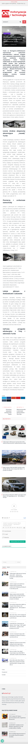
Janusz (6, 44)
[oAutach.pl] (14, 13)
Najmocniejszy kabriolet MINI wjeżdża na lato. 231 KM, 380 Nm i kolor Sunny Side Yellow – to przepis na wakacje (14, 469)
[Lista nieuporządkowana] (12, 527)
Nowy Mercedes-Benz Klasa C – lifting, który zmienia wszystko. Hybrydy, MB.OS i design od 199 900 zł (17, 662)
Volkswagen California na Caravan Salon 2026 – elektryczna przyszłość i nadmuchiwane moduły (14, 442)
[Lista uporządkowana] (10, 527)
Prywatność (4, 672)
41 (25, 731)
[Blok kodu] (16, 527)
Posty (4, 567)
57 (25, 714)
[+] (21, 527)
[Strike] (9, 527)
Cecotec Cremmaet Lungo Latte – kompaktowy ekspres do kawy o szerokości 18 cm (17, 635)
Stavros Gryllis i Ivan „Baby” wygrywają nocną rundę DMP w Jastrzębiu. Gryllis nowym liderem (18, 653)
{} (19, 527)
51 (25, 723)
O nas (3, 669)
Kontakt (3, 674)
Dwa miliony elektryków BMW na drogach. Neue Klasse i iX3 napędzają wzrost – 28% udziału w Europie (14, 496)
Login (24, 518)
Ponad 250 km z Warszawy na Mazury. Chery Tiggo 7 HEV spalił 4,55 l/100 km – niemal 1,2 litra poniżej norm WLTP (18, 626)
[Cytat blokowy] (14, 527)
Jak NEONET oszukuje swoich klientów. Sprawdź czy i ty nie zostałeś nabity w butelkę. (16, 726)
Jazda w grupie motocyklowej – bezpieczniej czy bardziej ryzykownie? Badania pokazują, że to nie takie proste (14, 3)
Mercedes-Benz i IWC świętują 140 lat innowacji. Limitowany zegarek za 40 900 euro (18, 616)
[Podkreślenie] (7, 527)
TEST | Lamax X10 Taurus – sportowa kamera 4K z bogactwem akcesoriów (17, 717)
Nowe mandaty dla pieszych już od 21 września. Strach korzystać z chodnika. (17, 735)
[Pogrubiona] (3, 527)
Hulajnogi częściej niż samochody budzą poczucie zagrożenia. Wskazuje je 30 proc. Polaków (17, 644)
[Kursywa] (5, 527)
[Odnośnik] (18, 527)
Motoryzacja (7, 33)
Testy (8, 567)
